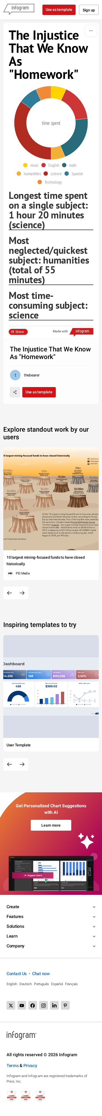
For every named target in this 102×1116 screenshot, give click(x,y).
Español (57, 984)
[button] (32, 165)
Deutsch (25, 984)
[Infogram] (18, 10)
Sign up (89, 10)
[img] (58, 93)
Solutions (15, 926)
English (12, 984)
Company (15, 945)
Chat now (41, 973)
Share (20, 332)
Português (41, 984)
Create (13, 906)
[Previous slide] (9, 593)
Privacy (30, 1065)
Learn (12, 936)
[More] (91, 31)
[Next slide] (22, 593)
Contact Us (17, 973)
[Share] (15, 392)
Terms (13, 1065)
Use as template (59, 9)
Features (15, 916)
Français (71, 984)
